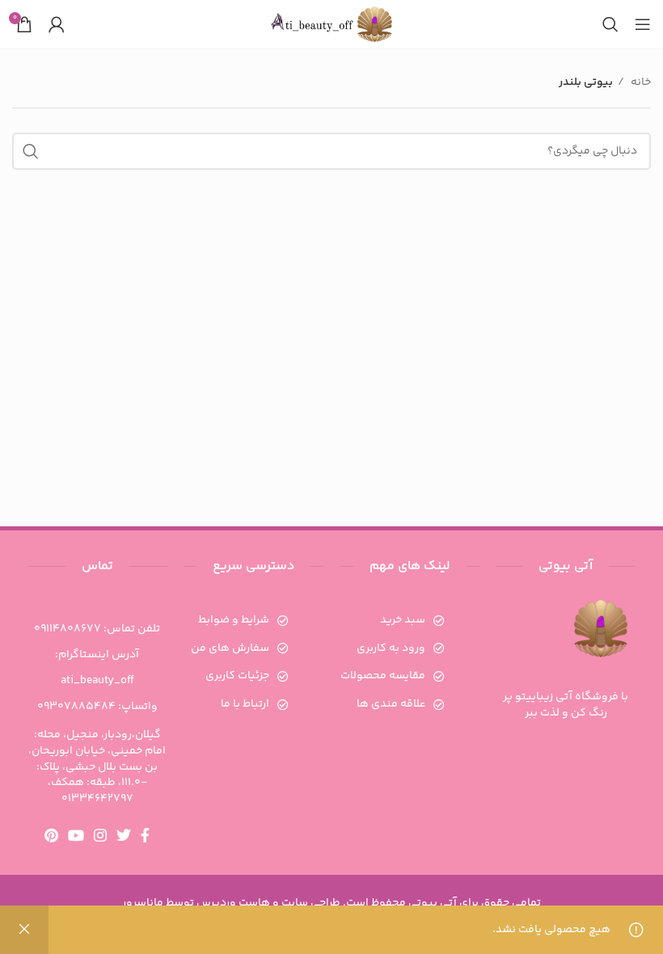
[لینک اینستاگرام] (100, 835)
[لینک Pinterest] (51, 835)
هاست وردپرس (233, 903)
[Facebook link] (145, 835)
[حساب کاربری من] (56, 24)
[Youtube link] (76, 835)
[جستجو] (610, 24)
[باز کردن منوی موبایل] (643, 24)
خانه (639, 82)
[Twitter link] (124, 835)
